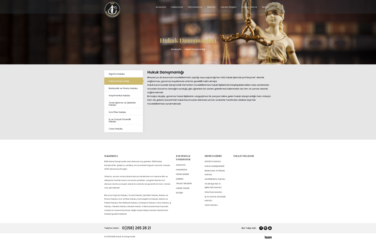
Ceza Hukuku (116, 128)
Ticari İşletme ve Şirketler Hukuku (122, 103)
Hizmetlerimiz (195, 7)
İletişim (266, 7)
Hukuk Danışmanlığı (195, 49)
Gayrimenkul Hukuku (119, 95)
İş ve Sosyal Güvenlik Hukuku (120, 120)
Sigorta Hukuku (117, 73)
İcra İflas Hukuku (117, 112)
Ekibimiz (211, 7)
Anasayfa (161, 7)
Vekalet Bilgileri (228, 7)
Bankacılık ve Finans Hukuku (123, 88)
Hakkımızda (177, 7)
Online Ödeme (249, 7)
